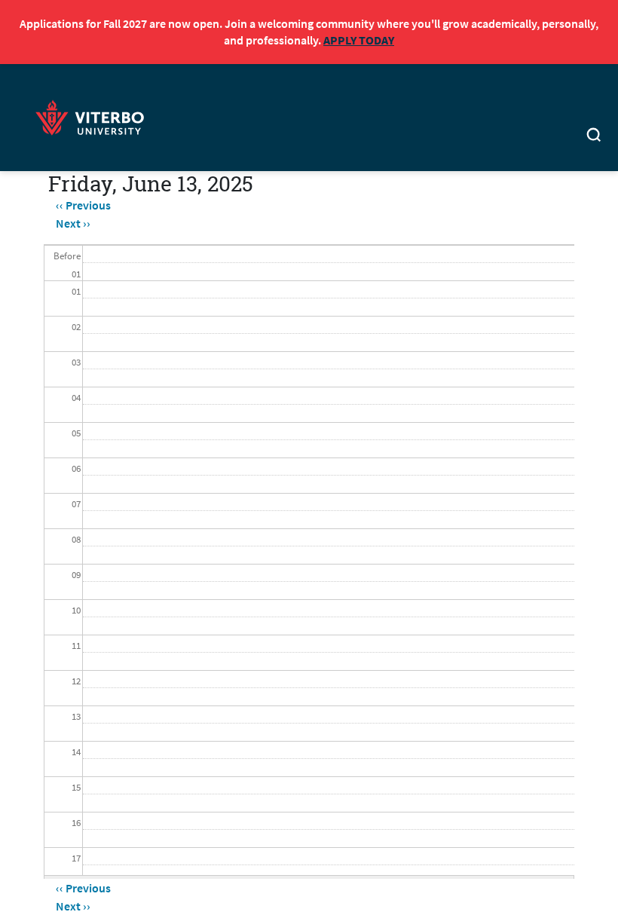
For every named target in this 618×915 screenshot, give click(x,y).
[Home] (94, 115)
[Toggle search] (593, 137)
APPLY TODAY (358, 39)
